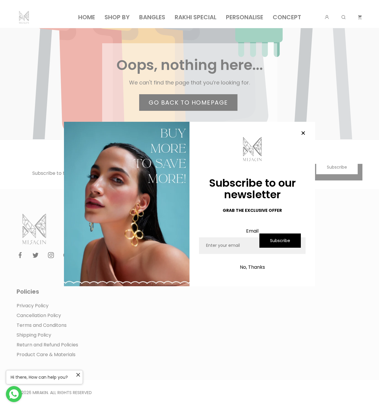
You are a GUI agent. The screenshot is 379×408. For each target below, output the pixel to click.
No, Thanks (252, 267)
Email (252, 231)
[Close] (303, 134)
